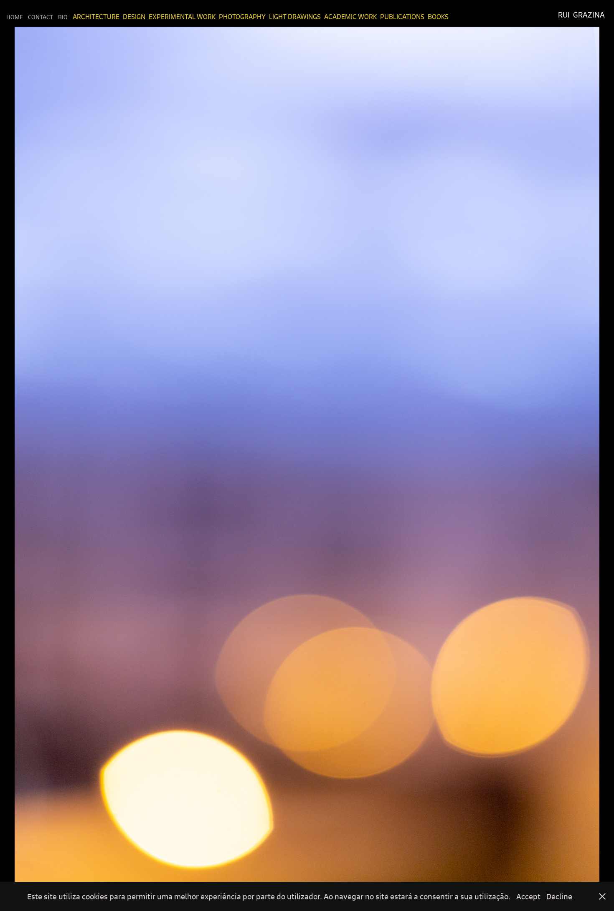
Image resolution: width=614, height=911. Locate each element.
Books (438, 17)
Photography (242, 17)
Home (14, 17)
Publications (402, 17)
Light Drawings (295, 17)
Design (134, 17)
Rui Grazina (581, 15)
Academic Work (350, 17)
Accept (528, 896)
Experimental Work (182, 17)
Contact (40, 17)
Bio (63, 17)
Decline (559, 896)
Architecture (96, 17)
